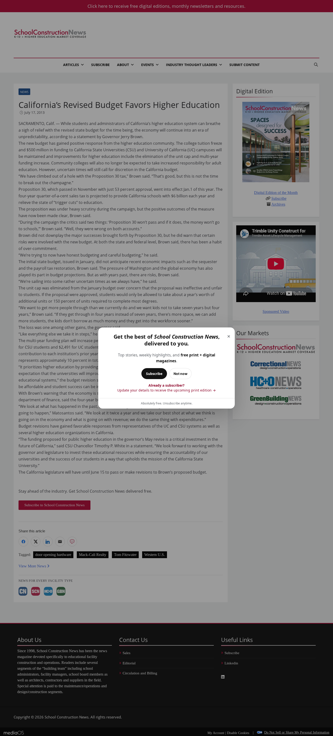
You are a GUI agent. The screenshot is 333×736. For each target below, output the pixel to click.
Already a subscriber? (166, 387)
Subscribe (154, 373)
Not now (180, 374)
